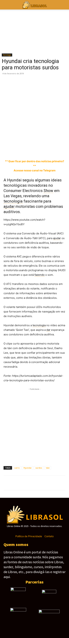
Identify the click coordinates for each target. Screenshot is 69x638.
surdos (38, 467)
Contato (49, 536)
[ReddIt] (55, 150)
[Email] (64, 150)
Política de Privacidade (28, 536)
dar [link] (48, 329)
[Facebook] (7, 150)
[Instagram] (28, 531)
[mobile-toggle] (6, 5)
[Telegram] (39, 150)
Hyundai (27, 467)
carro (17, 467)
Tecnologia (7, 55)
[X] (15, 150)
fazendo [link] (39, 274)
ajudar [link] (9, 206)
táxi (48, 467)
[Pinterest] (23, 150)
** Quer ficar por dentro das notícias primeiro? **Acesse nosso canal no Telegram (34, 166)
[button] (64, 5)
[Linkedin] (47, 150)
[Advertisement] (34, 111)
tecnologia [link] (13, 201)
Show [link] (48, 190)
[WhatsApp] (31, 150)
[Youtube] (47, 531)
